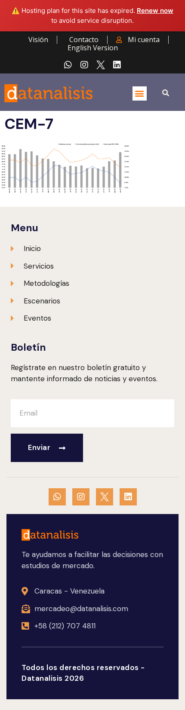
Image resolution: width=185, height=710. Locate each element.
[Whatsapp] (68, 65)
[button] (140, 93)
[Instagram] (84, 65)
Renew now (155, 10)
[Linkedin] (117, 65)
